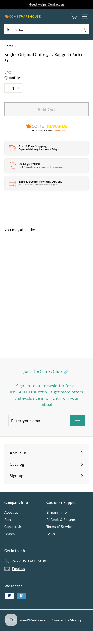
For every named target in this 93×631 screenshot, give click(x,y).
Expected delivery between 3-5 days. (39, 149)
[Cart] (74, 16)
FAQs (51, 534)
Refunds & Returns (61, 520)
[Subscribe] (77, 420)
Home (8, 46)
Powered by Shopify (66, 620)
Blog (7, 520)
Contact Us (13, 527)
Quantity (12, 77)
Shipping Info (57, 512)
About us (11, 512)
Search (9, 534)
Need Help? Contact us (46, 4)
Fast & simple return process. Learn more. (41, 167)
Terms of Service (60, 527)
